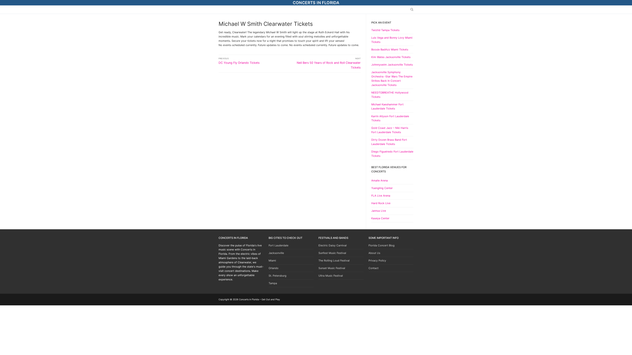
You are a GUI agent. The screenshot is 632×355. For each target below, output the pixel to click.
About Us (374, 253)
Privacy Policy (377, 260)
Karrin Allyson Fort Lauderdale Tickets (390, 118)
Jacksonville (276, 253)
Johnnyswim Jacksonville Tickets (392, 64)
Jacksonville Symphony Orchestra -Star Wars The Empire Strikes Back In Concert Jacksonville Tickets (391, 79)
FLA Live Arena (380, 195)
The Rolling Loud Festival (334, 260)
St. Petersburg (277, 275)
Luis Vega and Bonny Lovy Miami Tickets (391, 40)
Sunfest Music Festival (332, 253)
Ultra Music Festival (330, 275)
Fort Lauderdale (278, 245)
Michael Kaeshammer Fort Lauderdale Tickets (387, 106)
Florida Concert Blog (382, 245)
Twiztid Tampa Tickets (385, 30)
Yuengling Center (382, 188)
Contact (374, 268)
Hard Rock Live (380, 203)
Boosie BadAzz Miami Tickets (389, 49)
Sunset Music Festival (331, 268)
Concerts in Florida (316, 2)
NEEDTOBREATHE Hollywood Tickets (389, 94)
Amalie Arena (379, 180)
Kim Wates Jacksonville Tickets (390, 57)
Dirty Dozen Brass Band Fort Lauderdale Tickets (389, 142)
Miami (272, 260)
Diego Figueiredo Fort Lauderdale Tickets (392, 153)
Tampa (273, 283)
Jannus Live (378, 210)
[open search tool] (411, 9)
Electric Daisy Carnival (332, 245)
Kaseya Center (380, 218)
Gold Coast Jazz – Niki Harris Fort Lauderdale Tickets (389, 130)
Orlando (273, 268)
